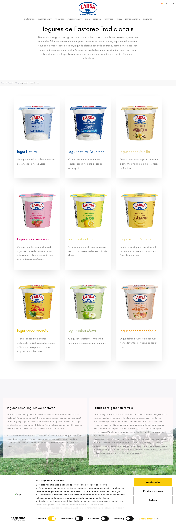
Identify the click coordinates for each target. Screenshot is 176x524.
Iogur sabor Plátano (135, 239)
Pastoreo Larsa (45, 19)
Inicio (3, 83)
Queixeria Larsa (75, 19)
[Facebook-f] (166, 3)
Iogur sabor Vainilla (135, 152)
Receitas (97, 19)
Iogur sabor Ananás (32, 331)
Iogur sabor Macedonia (138, 331)
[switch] (76, 517)
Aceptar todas (153, 482)
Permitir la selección (153, 491)
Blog (87, 19)
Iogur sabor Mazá (82, 331)
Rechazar (153, 500)
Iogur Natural (27, 152)
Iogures (19, 83)
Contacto (147, 19)
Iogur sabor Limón (82, 239)
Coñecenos (29, 19)
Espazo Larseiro (132, 19)
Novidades (108, 19)
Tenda (119, 19)
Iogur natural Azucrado (86, 152)
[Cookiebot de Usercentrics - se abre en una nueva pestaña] (18, 519)
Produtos (59, 19)
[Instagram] (173, 3)
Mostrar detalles (147, 518)
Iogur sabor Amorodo (33, 239)
